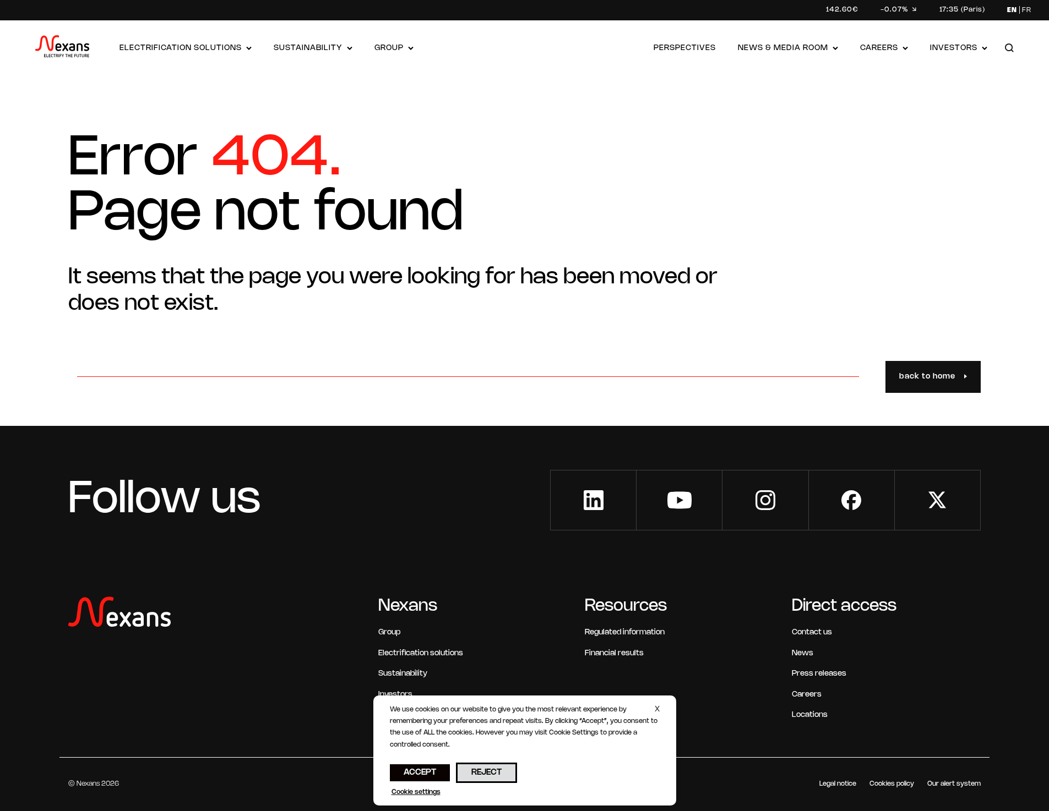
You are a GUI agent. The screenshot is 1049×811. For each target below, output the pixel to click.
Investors (953, 48)
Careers (879, 48)
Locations (810, 715)
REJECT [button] (486, 772)
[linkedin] (593, 500)
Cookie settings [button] (416, 792)
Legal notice (837, 784)
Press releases (819, 673)
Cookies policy (891, 784)
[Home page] (62, 48)
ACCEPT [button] (420, 772)
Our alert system (954, 784)
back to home (927, 376)
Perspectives (685, 48)
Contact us (812, 632)
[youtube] (679, 500)
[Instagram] (765, 500)
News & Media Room (783, 48)
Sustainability (308, 48)
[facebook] (851, 500)
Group (389, 48)
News (802, 653)
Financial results (614, 653)
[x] (937, 500)
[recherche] (1009, 48)
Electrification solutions (180, 48)
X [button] (657, 709)
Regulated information (625, 632)
